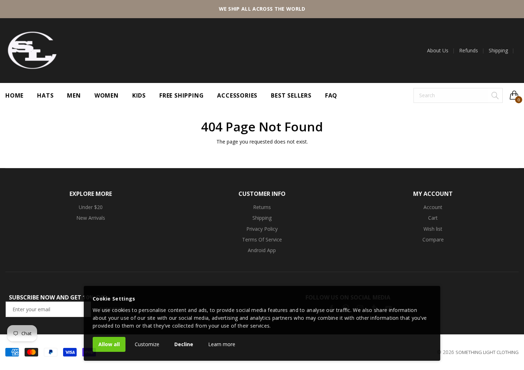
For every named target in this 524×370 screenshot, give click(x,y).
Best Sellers (291, 95)
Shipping (498, 50)
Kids (139, 95)
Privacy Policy (262, 228)
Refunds (468, 50)
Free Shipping (181, 95)
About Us (437, 50)
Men (74, 95)
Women (106, 95)
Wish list (432, 228)
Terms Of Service (262, 239)
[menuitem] (440, 50)
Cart (433, 217)
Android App (262, 250)
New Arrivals (90, 217)
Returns (262, 207)
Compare (433, 239)
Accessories (237, 95)
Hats (45, 95)
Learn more (221, 344)
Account (432, 207)
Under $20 (91, 207)
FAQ (331, 95)
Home (14, 95)
